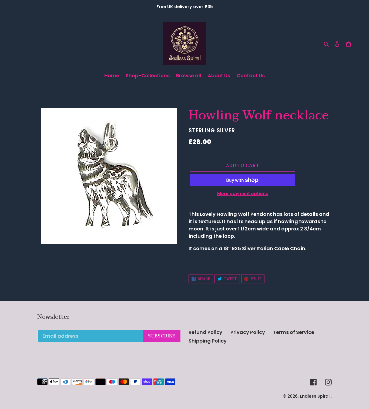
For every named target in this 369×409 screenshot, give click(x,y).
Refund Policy (205, 332)
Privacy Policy (247, 332)
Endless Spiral (315, 396)
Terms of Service (293, 332)
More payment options (242, 193)
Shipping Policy (208, 340)
